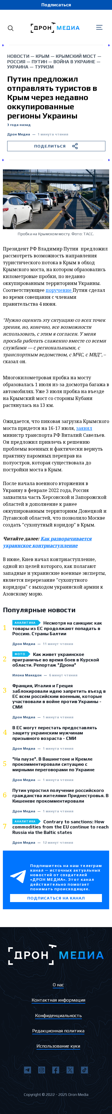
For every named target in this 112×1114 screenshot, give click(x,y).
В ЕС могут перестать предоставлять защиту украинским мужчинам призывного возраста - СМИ (54, 733)
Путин (39, 61)
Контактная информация (58, 1000)
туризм (44, 67)
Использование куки (58, 1046)
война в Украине (74, 61)
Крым (42, 56)
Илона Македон (27, 675)
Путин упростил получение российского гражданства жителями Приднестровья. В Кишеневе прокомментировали (60, 796)
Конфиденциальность (58, 1015)
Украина (17, 67)
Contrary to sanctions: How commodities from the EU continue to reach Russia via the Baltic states (60, 827)
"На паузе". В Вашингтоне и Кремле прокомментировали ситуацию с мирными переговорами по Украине (53, 764)
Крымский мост (76, 56)
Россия (16, 61)
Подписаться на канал (56, 898)
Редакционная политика (58, 1030)
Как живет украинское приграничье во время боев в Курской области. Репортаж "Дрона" (55, 660)
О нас (58, 984)
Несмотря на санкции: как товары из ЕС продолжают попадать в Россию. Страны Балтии (57, 628)
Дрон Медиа (18, 134)
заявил (84, 428)
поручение (59, 290)
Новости (18, 56)
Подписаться (56, 4)
